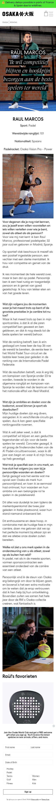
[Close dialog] (54, 726)
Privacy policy (35, 799)
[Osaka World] (18, 14)
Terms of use (45, 799)
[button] (51, 14)
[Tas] (46, 14)
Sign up (28, 792)
